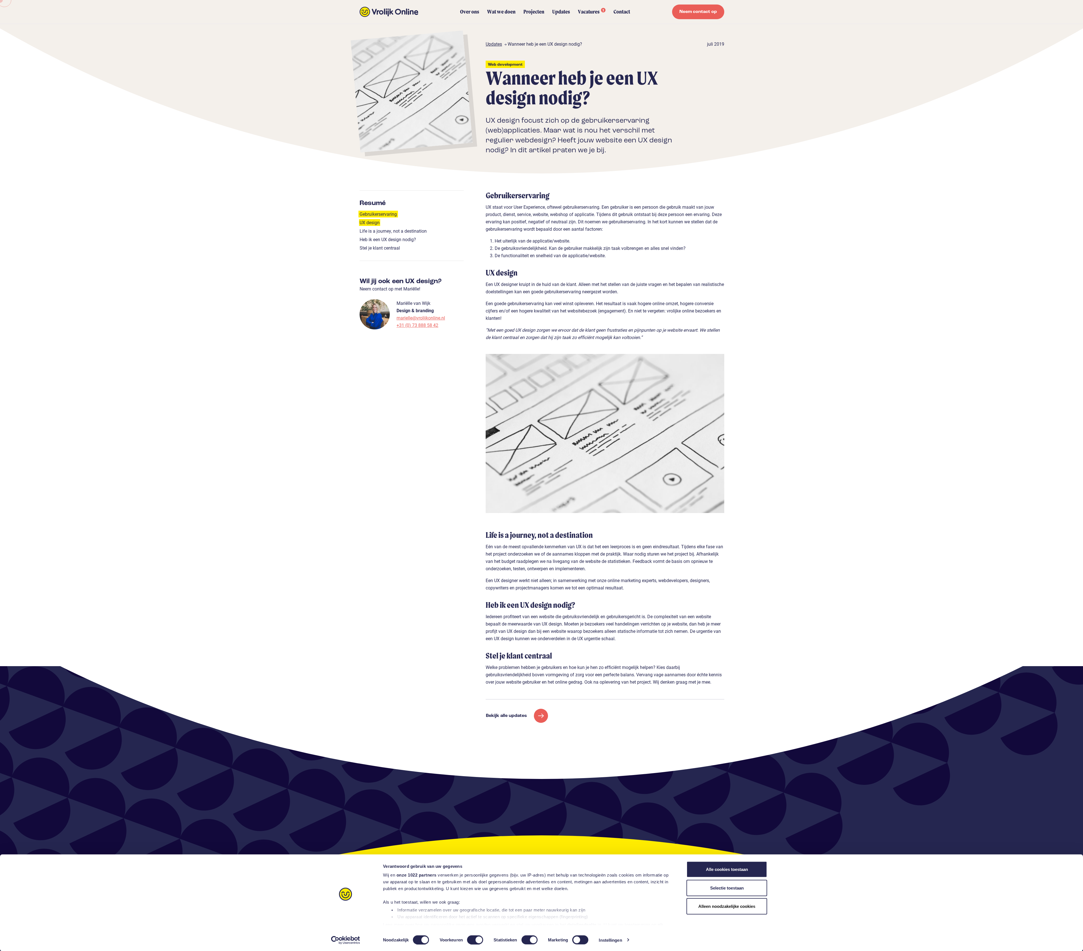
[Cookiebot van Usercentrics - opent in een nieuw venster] (345, 940)
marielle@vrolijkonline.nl (421, 318)
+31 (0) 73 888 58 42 (417, 325)
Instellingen (610, 939)
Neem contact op (698, 12)
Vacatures (591, 11)
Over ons (469, 11)
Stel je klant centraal (380, 248)
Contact (621, 11)
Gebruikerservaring (378, 214)
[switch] (475, 939)
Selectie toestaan (727, 887)
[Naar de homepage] (389, 12)
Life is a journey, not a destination (393, 231)
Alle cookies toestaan (727, 869)
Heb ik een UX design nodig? (388, 239)
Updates (561, 11)
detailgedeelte (581, 924)
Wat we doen (501, 11)
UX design (370, 222)
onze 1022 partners (417, 875)
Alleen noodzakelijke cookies (726, 906)
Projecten (533, 11)
